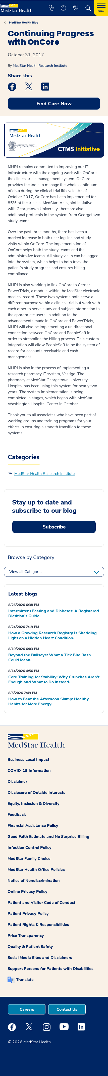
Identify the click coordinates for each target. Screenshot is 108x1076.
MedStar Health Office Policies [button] (36, 869)
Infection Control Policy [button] (29, 847)
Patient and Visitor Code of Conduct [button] (41, 902)
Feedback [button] (17, 814)
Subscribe (54, 526)
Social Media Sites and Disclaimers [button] (40, 957)
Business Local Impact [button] (28, 759)
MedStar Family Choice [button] (29, 858)
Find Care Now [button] (54, 103)
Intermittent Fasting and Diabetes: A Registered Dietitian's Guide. (53, 614)
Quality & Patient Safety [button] (30, 946)
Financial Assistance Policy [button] (33, 825)
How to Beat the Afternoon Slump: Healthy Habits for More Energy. (48, 702)
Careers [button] (27, 1009)
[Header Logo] (18, 6)
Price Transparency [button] (26, 935)
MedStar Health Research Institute (40, 65)
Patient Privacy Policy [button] (28, 913)
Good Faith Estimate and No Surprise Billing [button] (48, 836)
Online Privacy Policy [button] (27, 891)
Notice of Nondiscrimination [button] (34, 880)
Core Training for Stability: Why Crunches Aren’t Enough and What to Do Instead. (53, 680)
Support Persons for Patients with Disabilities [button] (50, 968)
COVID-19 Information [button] (29, 770)
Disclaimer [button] (17, 781)
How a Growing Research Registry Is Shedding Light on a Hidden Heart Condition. (52, 636)
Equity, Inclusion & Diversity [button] (34, 803)
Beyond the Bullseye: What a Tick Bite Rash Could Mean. (49, 658)
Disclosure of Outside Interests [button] (36, 792)
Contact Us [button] (67, 1009)
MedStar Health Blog (23, 23)
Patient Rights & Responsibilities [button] (38, 924)
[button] (51, 8)
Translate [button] (25, 979)
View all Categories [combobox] (26, 572)
